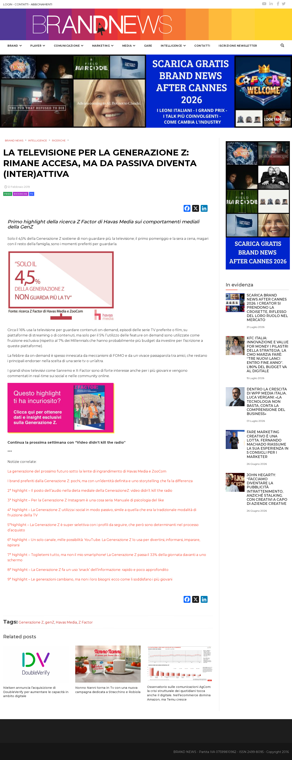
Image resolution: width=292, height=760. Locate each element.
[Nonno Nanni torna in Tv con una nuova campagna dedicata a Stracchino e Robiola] (108, 664)
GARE (148, 45)
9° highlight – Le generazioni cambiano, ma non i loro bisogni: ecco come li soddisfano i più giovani (89, 579)
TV (31, 194)
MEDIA (127, 45)
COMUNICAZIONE (67, 45)
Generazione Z (31, 622)
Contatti (202, 45)
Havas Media (66, 622)
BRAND (12, 45)
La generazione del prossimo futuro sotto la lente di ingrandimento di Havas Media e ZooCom (86, 471)
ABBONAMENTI (41, 4)
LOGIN (7, 4)
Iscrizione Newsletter (238, 45)
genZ (49, 622)
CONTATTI (21, 4)
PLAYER (35, 45)
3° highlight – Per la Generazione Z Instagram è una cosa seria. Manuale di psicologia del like (85, 500)
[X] (195, 209)
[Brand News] (129, 24)
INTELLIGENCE (171, 45)
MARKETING (101, 45)
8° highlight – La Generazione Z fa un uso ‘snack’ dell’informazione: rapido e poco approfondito (87, 570)
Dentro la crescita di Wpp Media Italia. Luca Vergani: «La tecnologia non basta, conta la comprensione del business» (267, 401)
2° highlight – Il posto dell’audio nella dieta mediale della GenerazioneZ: (89, 491)
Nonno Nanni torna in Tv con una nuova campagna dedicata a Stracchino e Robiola (107, 690)
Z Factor (85, 622)
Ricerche (20, 194)
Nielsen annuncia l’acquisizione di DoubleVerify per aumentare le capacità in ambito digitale (35, 692)
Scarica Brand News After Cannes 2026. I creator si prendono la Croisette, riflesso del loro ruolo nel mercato (267, 307)
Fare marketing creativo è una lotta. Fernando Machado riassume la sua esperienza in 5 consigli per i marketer (267, 444)
